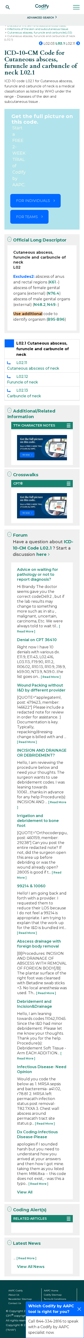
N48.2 (40, 304)
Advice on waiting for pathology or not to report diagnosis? (37, 574)
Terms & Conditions (55, 1299)
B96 (61, 319)
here (41, 554)
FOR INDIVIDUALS (33, 200)
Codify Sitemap (53, 1294)
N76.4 (53, 293)
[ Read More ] (51, 677)
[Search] (7, 7)
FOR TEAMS (27, 217)
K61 (52, 282)
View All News (31, 1266)
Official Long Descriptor (39, 240)
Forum (20, 535)
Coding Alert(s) (29, 1209)
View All (24, 1192)
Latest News (27, 1243)
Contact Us (14, 1303)
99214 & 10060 (31, 886)
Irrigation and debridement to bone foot (38, 821)
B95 (51, 319)
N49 (51, 304)
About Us (13, 1294)
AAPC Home (51, 1290)
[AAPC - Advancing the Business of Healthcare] (42, 7)
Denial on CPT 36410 (37, 640)
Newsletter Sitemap (20, 1299)
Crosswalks (25, 474)
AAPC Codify (15, 1290)
